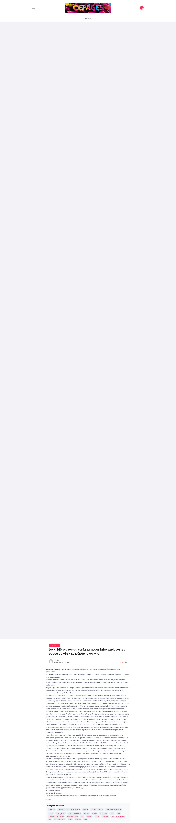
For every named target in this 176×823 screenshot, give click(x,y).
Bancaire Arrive (72, 816)
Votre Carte (97, 809)
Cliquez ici (79, 669)
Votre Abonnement (60, 819)
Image (70, 819)
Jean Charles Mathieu (117, 816)
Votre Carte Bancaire (69, 809)
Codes (97, 816)
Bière (85, 809)
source (48, 800)
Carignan (60, 813)
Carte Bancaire (113, 809)
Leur (51, 813)
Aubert (86, 813)
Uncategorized (54, 645)
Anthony (105, 816)
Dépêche (78, 819)
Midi (50, 819)
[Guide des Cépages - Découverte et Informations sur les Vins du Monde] (88, 8)
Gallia (112, 813)
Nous (85, 819)
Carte (94, 813)
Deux (118, 813)
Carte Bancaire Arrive (56, 816)
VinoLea (56, 660)
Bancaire (103, 813)
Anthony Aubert (74, 813)
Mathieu (89, 816)
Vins (82, 816)
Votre (52, 809)
